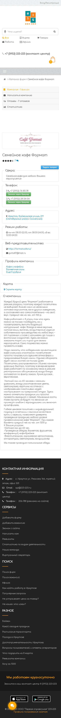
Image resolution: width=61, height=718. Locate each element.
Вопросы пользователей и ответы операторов (29, 648)
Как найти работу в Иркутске (19, 588)
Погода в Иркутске (13, 637)
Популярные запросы (14, 593)
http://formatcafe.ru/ (19, 249)
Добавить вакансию (13, 523)
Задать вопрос (50, 167)
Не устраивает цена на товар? (20, 599)
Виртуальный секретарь (16, 555)
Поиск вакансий (11, 577)
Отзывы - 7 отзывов (18, 101)
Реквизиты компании (13, 658)
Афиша (26, 42)
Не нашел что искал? (14, 604)
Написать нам (10, 534)
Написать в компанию (19, 95)
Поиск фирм (8, 572)
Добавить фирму (11, 518)
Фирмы (25, 38)
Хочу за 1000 (9, 664)
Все (6, 38)
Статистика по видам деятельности (23, 544)
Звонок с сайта (11, 528)
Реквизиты (8, 539)
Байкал (6, 621)
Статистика (14, 107)
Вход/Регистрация (49, 3)
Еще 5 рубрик (13, 272)
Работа (9, 42)
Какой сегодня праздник (15, 626)
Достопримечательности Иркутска (23, 642)
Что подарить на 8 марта (17, 653)
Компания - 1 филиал (18, 89)
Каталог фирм (17, 79)
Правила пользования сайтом (31, 712)
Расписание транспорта (16, 632)
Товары (43, 38)
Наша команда (10, 550)
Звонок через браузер (18, 194)
